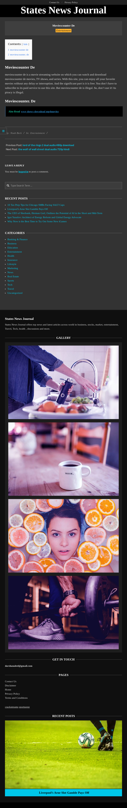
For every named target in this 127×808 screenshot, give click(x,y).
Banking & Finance (17, 239)
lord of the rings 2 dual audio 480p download (48, 145)
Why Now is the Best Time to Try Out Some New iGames (37, 221)
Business (12, 243)
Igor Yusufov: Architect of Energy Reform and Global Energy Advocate (44, 217)
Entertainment (63, 30)
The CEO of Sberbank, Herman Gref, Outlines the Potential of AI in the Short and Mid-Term (54, 213)
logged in (23, 171)
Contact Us (10, 681)
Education (12, 247)
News (10, 272)
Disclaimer (10, 685)
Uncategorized (14, 293)
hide (25, 44)
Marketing (12, 268)
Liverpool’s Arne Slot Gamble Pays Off (27, 209)
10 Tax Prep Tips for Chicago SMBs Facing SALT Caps (35, 205)
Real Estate (13, 276)
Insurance (12, 260)
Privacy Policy (12, 693)
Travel (10, 289)
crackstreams (11, 707)
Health (10, 256)
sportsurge (24, 707)
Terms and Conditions (16, 698)
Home (8, 689)
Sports (10, 280)
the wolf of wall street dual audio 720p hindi (43, 149)
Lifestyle (11, 264)
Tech (9, 284)
